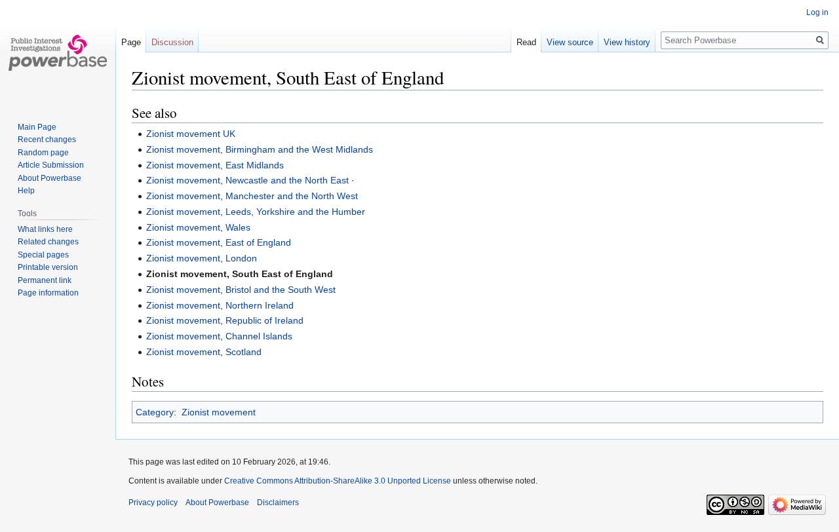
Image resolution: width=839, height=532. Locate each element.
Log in (817, 12)
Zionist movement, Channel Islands (219, 336)
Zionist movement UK (190, 133)
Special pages (43, 254)
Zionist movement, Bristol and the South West (241, 289)
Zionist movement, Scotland (204, 352)
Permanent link (44, 280)
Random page (43, 152)
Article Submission (51, 165)
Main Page (37, 127)
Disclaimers (278, 502)
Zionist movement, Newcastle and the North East (247, 180)
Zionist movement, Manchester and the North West (252, 196)
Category (155, 412)
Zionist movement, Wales (198, 227)
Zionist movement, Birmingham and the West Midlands (259, 149)
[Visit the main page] (57, 52)
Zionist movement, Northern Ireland (220, 305)
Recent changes (47, 139)
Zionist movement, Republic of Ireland (224, 320)
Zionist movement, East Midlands (215, 165)
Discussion (172, 42)
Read (526, 42)
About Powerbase (49, 178)
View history (627, 42)
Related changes (48, 241)
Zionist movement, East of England (218, 242)
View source (570, 42)
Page (131, 42)
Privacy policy (153, 502)
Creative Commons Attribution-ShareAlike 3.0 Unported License (337, 480)
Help (26, 190)
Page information (48, 292)
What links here (45, 229)
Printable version (48, 267)
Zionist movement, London (201, 258)
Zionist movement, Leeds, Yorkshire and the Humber (255, 211)
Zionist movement (219, 412)
